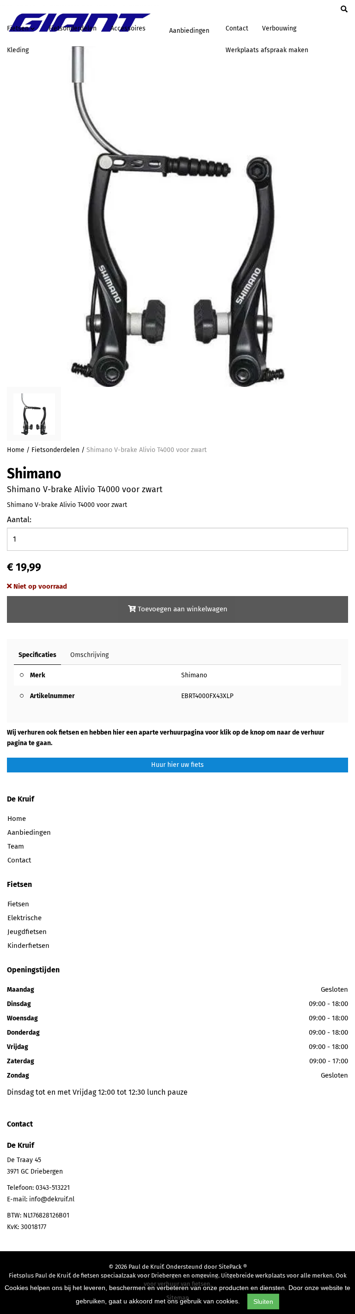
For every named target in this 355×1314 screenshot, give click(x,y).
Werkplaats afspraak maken (267, 50)
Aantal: (19, 519)
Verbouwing (279, 28)
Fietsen (18, 904)
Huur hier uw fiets (177, 765)
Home (15, 450)
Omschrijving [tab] (89, 655)
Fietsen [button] (19, 28)
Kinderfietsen (28, 945)
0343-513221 (53, 1188)
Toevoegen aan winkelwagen (181, 609)
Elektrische (24, 918)
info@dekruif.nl (51, 1199)
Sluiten (263, 1301)
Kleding (18, 50)
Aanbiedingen (189, 31)
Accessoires (128, 28)
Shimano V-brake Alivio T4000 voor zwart (146, 450)
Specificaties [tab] (37, 655)
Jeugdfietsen (27, 932)
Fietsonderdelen (73, 28)
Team (15, 846)
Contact (237, 28)
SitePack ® (233, 1266)
